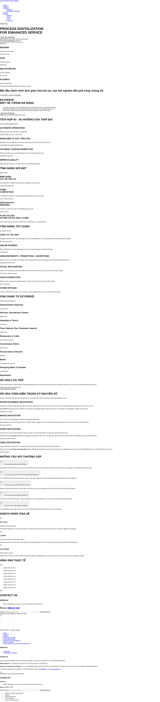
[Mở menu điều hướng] (0, 2)
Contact (5, 12)
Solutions (6, 8)
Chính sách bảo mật (9, 639)
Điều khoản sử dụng (9, 637)
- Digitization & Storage (10, 652)
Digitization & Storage (13, 11)
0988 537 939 (13, 608)
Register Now (4, 23)
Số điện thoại (4, 612)
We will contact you (45, 612)
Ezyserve (9, 9)
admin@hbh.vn (56, 669)
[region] (80, 577)
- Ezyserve (6, 651)
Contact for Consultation (15, 95)
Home (5, 5)
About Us (6, 6)
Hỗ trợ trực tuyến (8, 642)
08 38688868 (43, 669)
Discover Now (4, 95)
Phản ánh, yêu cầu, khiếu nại (11, 640)
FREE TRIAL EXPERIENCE (7, 37)
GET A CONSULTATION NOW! (8, 389)
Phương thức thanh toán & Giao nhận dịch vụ (16, 643)
